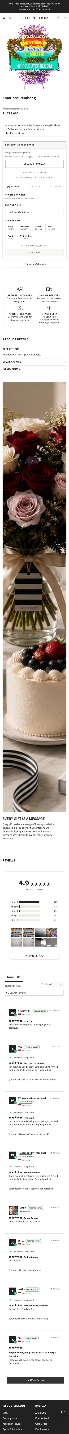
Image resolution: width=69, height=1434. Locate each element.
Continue (34, 252)
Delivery (13, 187)
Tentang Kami (10, 1418)
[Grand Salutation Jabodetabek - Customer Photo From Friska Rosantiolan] (51, 932)
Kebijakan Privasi (12, 1423)
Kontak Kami (42, 1418)
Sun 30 (38, 227)
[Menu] (3, 18)
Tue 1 (10, 237)
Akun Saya (41, 1413)
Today (10, 227)
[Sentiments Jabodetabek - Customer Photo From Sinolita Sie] (16, 932)
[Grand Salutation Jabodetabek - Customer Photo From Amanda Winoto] (51, 942)
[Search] (10, 17)
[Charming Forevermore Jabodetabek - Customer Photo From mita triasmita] (40, 932)
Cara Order (41, 1423)
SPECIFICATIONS (12, 362)
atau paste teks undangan (34, 172)
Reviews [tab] (10, 977)
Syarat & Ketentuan (13, 1429)
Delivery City (13, 205)
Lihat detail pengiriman (15, 133)
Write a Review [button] (36, 955)
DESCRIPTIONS (11, 349)
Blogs (6, 1413)
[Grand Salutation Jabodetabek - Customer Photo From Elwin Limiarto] (40, 942)
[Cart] (65, 17)
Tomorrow (24, 227)
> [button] (35, 1380)
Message (35, 187)
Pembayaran (42, 1429)
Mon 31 (51, 227)
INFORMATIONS (11, 369)
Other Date (27, 237)
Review (56, 187)
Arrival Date (13, 220)
